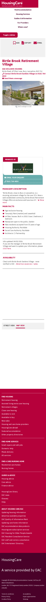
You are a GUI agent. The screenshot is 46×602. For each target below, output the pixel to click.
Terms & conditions (8, 594)
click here (7, 248)
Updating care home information (15, 523)
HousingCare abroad (10, 428)
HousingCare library (10, 492)
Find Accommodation (23, 10)
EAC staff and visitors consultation (15, 540)
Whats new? (23, 27)
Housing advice (8, 479)
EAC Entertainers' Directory (13, 543)
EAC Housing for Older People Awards (17, 533)
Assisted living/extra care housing (15, 404)
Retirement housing (10, 400)
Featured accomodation (11, 431)
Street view (9, 325)
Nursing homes (8, 468)
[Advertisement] (23, 132)
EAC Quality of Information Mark (15, 519)
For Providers (23, 23)
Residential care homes (11, 465)
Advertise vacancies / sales (27, 264)
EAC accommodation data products (16, 526)
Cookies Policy (6, 599)
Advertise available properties (14, 516)
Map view (20, 325)
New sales (6, 421)
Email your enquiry (15, 178)
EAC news (5, 495)
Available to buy (8, 417)
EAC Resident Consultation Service (16, 537)
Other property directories (12, 435)
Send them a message (13, 78)
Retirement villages (10, 407)
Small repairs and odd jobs (12, 445)
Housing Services (23, 14)
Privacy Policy (6, 596)
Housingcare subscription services (15, 530)
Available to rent (8, 414)
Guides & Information (23, 18)
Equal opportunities (29, 596)
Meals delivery (7, 452)
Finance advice (7, 486)
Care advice (6, 482)
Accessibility (27, 594)
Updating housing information (14, 512)
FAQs (4, 502)
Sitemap (25, 599)
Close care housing (9, 410)
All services (6, 455)
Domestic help (7, 448)
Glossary (5, 498)
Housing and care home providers (15, 424)
